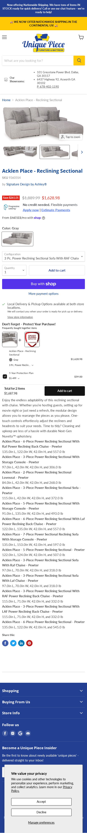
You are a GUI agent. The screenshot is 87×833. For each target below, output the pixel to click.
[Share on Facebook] (5, 643)
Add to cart (64, 391)
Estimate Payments (55, 210)
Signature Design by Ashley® (26, 184)
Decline (41, 812)
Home (6, 100)
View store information (20, 317)
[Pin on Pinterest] (29, 643)
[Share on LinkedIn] (21, 643)
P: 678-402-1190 (48, 86)
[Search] (79, 60)
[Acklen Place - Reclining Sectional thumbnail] (20, 152)
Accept (41, 801)
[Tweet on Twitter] (13, 643)
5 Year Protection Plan (21, 373)
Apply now (31, 210)
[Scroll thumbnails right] (81, 152)
